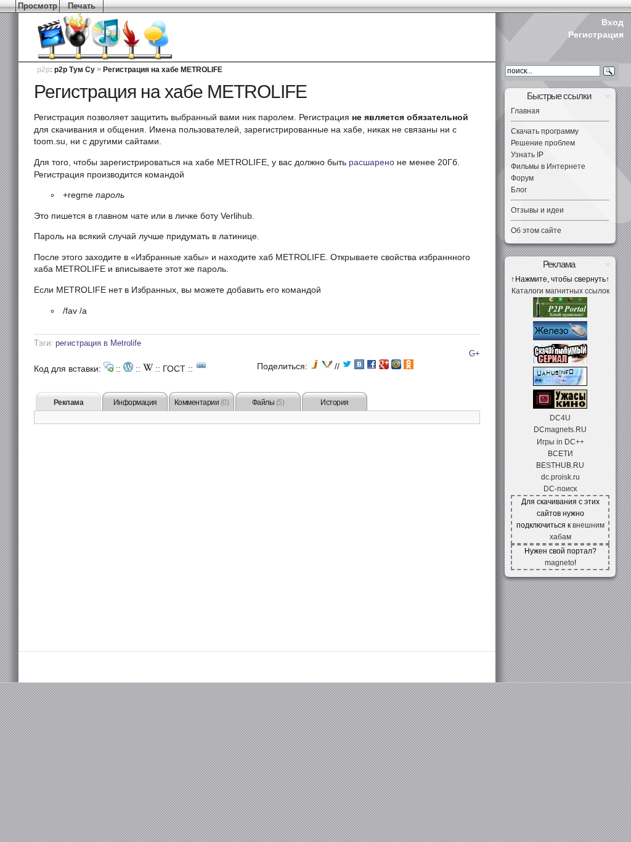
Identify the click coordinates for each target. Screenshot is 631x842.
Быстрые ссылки (559, 96)
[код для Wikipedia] (148, 367)
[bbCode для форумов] (108, 367)
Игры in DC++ (560, 442)
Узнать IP (527, 154)
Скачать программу (545, 131)
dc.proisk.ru (560, 477)
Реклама (69, 402)
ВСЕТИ (560, 453)
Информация (135, 402)
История (334, 402)
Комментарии (201, 402)
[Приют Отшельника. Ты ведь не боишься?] (560, 406)
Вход (612, 22)
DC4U (560, 418)
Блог (519, 190)
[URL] (201, 365)
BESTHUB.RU (560, 465)
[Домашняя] (86, 37)
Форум (522, 178)
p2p (43, 69)
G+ (474, 353)
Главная (525, 111)
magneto (559, 562)
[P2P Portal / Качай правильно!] (560, 315)
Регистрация (596, 34)
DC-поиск (560, 488)
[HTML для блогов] (128, 367)
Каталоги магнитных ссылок (560, 291)
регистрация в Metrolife (98, 343)
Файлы (268, 402)
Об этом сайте (536, 230)
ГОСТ (174, 369)
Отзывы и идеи (537, 210)
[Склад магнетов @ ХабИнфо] (560, 383)
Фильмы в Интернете (548, 166)
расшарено (371, 162)
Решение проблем (543, 143)
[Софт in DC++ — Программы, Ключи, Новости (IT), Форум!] (560, 337)
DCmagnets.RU (560, 429)
